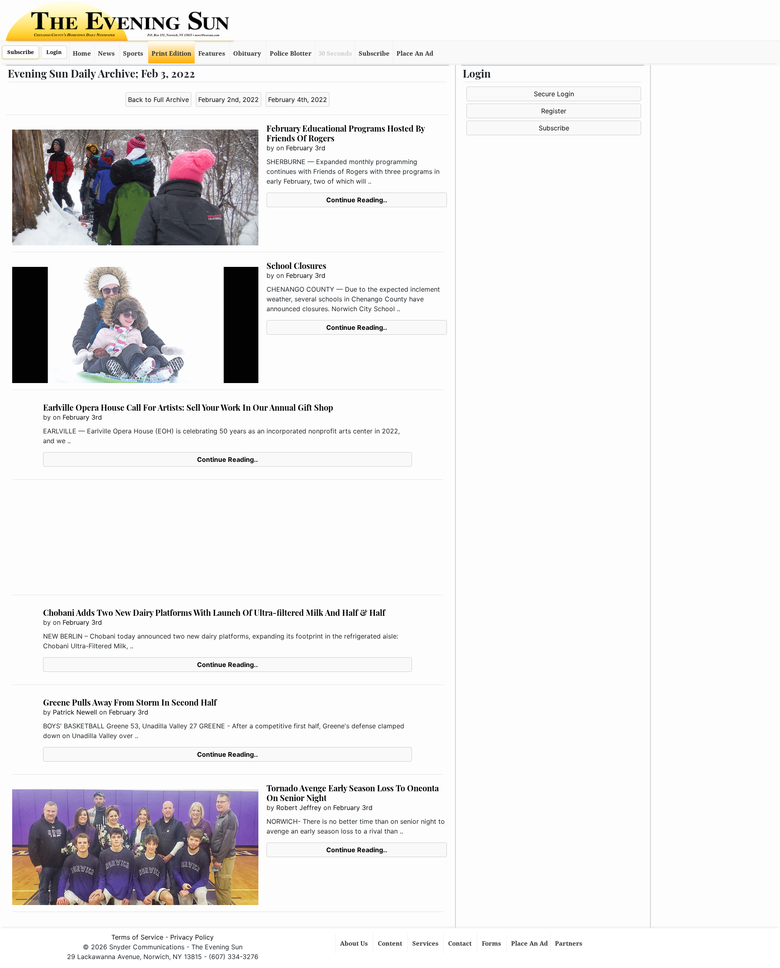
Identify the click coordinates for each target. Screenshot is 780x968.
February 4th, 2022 (297, 99)
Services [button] (426, 943)
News (106, 53)
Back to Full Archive (158, 99)
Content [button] (391, 943)
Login (54, 52)
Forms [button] (492, 943)
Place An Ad (414, 53)
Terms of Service (137, 937)
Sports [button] (133, 53)
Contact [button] (460, 943)
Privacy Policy (192, 937)
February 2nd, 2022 (228, 99)
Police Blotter (291, 53)
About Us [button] (354, 943)
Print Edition (171, 53)
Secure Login (554, 94)
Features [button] (211, 53)
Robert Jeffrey (298, 807)
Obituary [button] (247, 53)
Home (82, 53)
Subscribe (20, 52)
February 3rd (305, 148)
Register (553, 111)
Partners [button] (569, 943)
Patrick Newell (75, 712)
